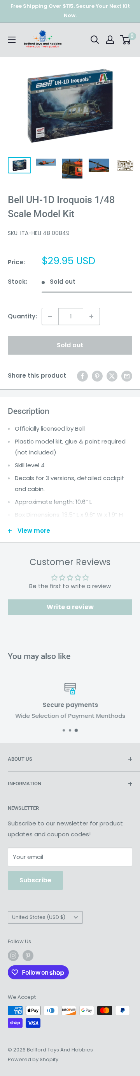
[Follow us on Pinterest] (28, 955)
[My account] (110, 39)
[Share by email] (126, 376)
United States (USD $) (38, 917)
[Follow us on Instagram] (13, 955)
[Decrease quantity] (50, 316)
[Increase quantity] (91, 316)
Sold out (70, 345)
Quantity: (22, 316)
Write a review (70, 606)
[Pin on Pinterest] (97, 376)
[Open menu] (12, 40)
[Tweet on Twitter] (112, 376)
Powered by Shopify (33, 1059)
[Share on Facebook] (82, 376)
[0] (126, 39)
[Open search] (95, 39)
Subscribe (35, 880)
